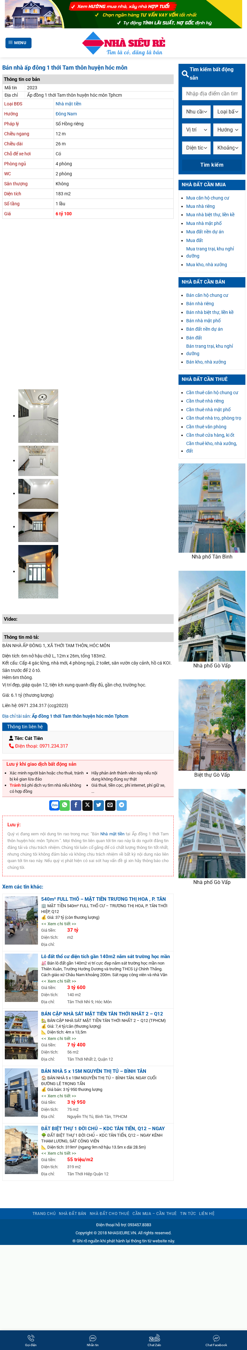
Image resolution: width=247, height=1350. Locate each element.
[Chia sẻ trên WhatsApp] (64, 805)
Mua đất (194, 240)
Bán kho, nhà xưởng (206, 361)
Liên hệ (207, 1213)
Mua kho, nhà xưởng (206, 264)
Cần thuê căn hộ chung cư (212, 392)
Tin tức (188, 1213)
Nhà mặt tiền (68, 103)
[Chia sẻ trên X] (87, 805)
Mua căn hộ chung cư (207, 197)
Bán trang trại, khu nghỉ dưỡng (209, 350)
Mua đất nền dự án (205, 231)
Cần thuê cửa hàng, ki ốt (210, 435)
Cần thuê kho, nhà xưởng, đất (211, 447)
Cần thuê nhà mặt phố (208, 409)
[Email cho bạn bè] (110, 805)
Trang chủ (44, 1213)
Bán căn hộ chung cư (207, 295)
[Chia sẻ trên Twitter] (99, 805)
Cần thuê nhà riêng (205, 400)
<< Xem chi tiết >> (58, 924)
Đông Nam (66, 113)
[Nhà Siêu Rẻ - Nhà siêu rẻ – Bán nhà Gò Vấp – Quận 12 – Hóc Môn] (123, 42)
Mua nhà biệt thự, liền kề (210, 214)
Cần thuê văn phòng (206, 426)
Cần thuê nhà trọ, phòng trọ (213, 418)
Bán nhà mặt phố (203, 320)
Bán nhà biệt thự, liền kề (209, 312)
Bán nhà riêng (200, 303)
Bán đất (194, 337)
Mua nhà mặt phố (204, 223)
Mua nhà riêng (200, 206)
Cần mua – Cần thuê (155, 1213)
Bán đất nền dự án (204, 329)
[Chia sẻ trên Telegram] (121, 805)
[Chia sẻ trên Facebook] (76, 805)
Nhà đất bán (73, 1213)
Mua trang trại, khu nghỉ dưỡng (210, 252)
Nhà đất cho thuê (110, 1213)
